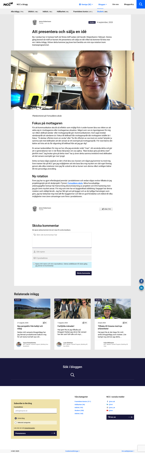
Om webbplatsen (127, 451)
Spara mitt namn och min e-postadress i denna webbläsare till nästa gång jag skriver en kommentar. (61, 265)
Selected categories (24, 422)
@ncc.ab (112, 401)
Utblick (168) (79, 413)
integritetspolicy (29, 428)
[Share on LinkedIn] (141, 287)
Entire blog (21, 418)
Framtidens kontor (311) (83, 401)
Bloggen (102, 4)
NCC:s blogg (22, 4)
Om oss (115, 4)
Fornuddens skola (75, 183)
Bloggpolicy (129, 4)
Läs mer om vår (24, 428)
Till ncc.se (112, 417)
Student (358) (79, 410)
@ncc (111, 404)
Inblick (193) (79, 407)
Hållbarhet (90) (80, 404)
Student (92, 22)
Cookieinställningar (72, 451)
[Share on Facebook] (141, 281)
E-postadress (18, 407)
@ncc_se (112, 407)
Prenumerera (20, 433)
